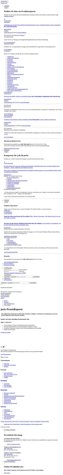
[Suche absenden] (13, 277)
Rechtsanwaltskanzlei (9, 393)
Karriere (6, 366)
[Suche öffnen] (7, 277)
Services (3, 406)
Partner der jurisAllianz (10, 365)
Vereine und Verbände (9, 399)
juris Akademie (8, 386)
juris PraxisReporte (9, 417)
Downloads (7, 414)
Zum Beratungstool (6, 354)
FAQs (5, 412)
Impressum (7, 424)
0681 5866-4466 (8, 454)
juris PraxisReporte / (9, 303)
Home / (6, 300)
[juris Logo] (4, 3)
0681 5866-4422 (8, 448)
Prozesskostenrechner (9, 415)
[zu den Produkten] (7, 32)
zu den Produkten (21, 32)
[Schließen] (7, 275)
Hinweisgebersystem (36, 424)
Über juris (6, 363)
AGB (11, 424)
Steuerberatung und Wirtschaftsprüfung (14, 396)
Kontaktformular (8, 376)
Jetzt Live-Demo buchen (13, 444)
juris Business (7, 385)
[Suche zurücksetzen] (36, 277)
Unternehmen (7, 400)
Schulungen (7, 409)
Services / (6, 302)
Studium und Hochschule (10, 403)
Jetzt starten (7, 473)
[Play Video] (3, 347)
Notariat (6, 394)
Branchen (4, 390)
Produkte (4, 380)
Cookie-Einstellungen (25, 424)
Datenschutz (16, 424)
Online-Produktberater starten (11, 148)
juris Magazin (7, 418)
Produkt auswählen (6, 332)
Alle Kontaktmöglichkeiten (11, 262)
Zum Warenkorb (5, 296)
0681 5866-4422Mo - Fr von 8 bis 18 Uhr (10, 373)
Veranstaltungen (8, 411)
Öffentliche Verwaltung (10, 397)
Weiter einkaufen (5, 295)
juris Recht (7, 383)
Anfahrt (6, 377)
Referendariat (7, 402)
